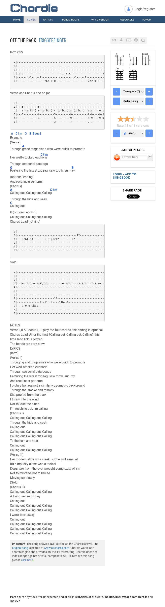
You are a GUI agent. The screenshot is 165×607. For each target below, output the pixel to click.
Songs (31, 19)
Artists (48, 19)
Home (17, 19)
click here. (27, 560)
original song (20, 547)
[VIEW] (114, 40)
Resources (127, 19)
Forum (146, 19)
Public (71, 19)
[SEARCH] (143, 40)
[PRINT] (135, 40)
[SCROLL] (128, 40)
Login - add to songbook (124, 176)
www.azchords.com (56, 547)
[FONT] (121, 40)
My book (100, 19)
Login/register (145, 9)
